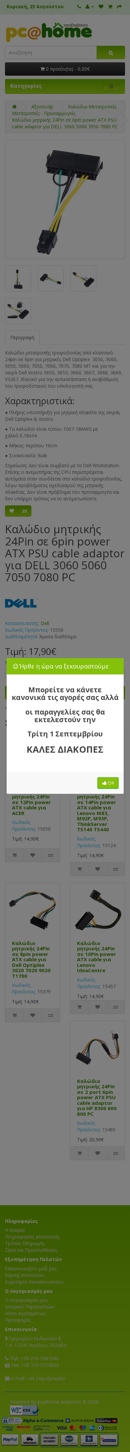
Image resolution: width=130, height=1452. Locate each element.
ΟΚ (111, 783)
